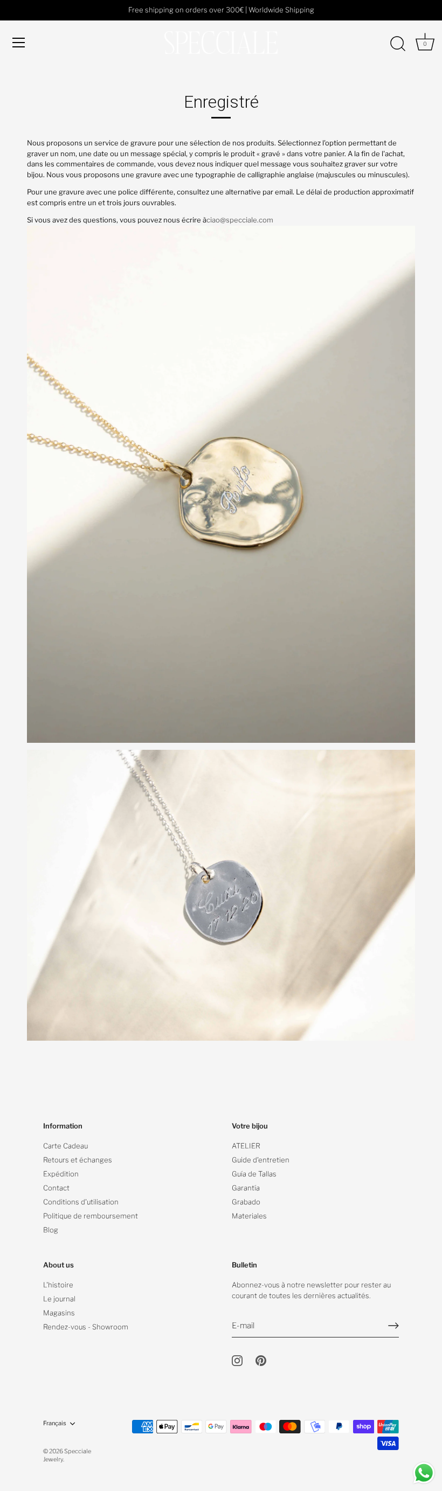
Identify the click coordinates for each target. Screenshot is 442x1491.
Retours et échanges (77, 1159)
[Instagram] (237, 1360)
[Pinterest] (260, 1360)
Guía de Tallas (254, 1173)
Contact (56, 1187)
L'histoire (58, 1284)
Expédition (61, 1173)
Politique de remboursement (90, 1215)
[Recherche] (398, 44)
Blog (50, 1229)
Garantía (246, 1187)
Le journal (59, 1298)
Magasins (59, 1312)
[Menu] (19, 42)
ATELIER (246, 1145)
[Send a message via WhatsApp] (424, 1473)
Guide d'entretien (260, 1159)
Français (54, 1423)
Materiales (249, 1215)
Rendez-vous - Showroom (85, 1326)
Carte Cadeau (65, 1145)
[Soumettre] (393, 1325)
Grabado (246, 1201)
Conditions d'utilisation (81, 1201)
